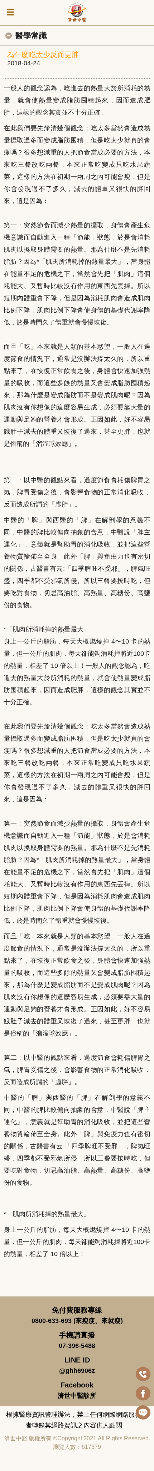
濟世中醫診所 (77, 1395)
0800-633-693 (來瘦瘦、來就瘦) (77, 1320)
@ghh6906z (77, 1370)
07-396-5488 (77, 1345)
